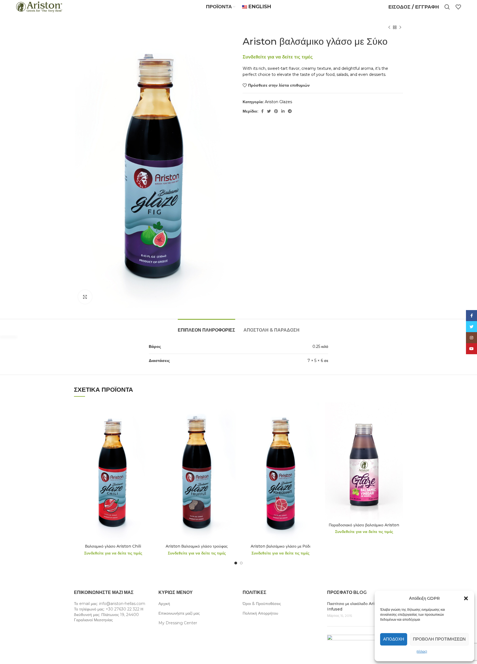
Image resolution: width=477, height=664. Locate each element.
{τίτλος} (421, 651)
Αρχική (164, 603)
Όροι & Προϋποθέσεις (262, 603)
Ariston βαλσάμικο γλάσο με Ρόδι (280, 546)
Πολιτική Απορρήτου (260, 613)
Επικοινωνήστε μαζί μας (179, 613)
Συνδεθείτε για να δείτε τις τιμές (278, 57)
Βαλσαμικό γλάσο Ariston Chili (113, 546)
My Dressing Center (177, 622)
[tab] (206, 327)
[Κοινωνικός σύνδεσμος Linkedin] (283, 111)
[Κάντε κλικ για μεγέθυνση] (85, 297)
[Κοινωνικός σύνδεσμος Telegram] (289, 111)
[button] (466, 598)
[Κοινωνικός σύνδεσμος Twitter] (268, 111)
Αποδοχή (393, 639)
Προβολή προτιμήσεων (439, 639)
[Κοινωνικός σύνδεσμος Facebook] (262, 111)
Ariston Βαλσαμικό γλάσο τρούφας (197, 546)
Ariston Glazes (278, 101)
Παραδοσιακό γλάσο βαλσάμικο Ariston (364, 524)
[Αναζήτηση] (447, 6)
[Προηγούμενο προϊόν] (389, 27)
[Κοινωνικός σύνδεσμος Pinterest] (276, 111)
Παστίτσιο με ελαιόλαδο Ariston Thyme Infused (363, 606)
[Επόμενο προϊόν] (400, 27)
